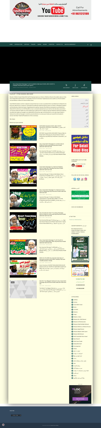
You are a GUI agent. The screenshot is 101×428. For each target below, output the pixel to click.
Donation (51, 44)
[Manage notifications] (3, 425)
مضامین (86, 110)
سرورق (86, 100)
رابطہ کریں (86, 126)
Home (11, 44)
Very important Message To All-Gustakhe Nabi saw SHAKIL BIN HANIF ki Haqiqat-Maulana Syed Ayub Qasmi (34, 84)
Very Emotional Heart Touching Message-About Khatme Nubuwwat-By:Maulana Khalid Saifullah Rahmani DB (52, 214)
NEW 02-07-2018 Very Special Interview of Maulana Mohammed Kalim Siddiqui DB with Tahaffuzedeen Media (52, 259)
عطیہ (87, 123)
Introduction (18, 44)
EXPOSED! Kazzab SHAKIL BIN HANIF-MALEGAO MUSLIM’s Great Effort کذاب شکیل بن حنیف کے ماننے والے (52, 127)
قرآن (87, 117)
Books (45, 44)
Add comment (66, 87)
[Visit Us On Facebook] (78, 179)
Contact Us (59, 44)
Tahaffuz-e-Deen (54, 425)
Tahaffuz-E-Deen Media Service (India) (20, 87)
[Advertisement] (50, 31)
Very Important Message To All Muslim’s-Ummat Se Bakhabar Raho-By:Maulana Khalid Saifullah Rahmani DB (52, 241)
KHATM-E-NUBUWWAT (70, 44)
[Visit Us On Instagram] (85, 179)
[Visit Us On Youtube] (82, 179)
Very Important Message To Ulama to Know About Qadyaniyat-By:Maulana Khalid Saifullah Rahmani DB (52, 191)
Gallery (33, 44)
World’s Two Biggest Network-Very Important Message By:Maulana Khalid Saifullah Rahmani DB (52, 282)
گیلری (87, 113)
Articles (26, 44)
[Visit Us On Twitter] (75, 179)
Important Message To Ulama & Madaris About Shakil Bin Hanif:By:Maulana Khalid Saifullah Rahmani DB (51, 168)
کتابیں (87, 120)
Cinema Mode (84, 87)
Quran (39, 44)
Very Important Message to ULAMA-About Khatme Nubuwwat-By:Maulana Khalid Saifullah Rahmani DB (51, 145)
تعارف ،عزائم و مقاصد (84, 103)
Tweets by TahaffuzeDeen (75, 219)
